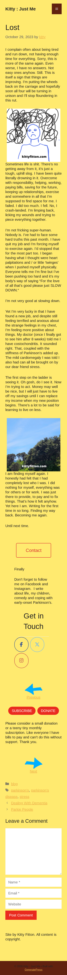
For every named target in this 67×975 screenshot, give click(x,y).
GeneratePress (34, 969)
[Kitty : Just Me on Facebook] (21, 644)
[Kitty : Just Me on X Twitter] (37, 644)
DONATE (48, 711)
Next (33, 771)
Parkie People (22, 809)
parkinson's (20, 790)
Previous (33, 697)
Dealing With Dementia (29, 803)
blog (14, 784)
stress (24, 797)
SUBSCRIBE (22, 711)
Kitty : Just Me (20, 8)
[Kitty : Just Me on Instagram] (21, 660)
